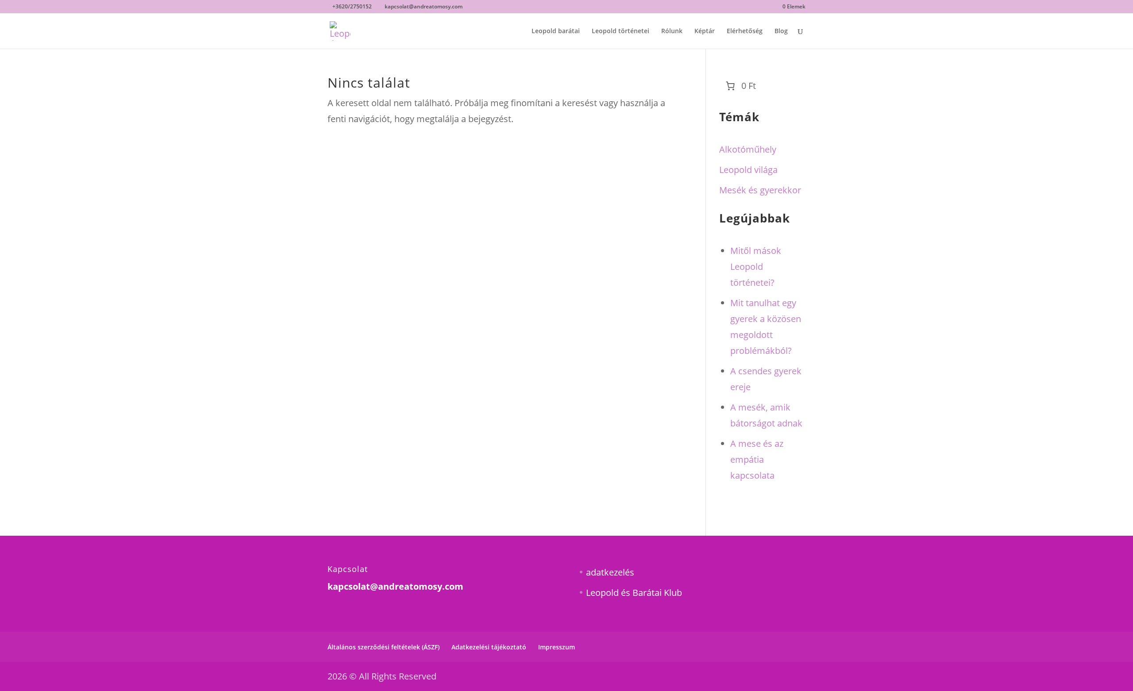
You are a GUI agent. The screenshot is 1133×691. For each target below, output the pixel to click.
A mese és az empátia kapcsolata (756, 459)
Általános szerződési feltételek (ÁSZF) (383, 647)
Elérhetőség (745, 31)
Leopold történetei (620, 31)
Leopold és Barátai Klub (634, 593)
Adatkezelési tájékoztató (488, 647)
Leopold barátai (556, 31)
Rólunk (671, 31)
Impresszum (556, 647)
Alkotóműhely (747, 149)
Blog (781, 31)
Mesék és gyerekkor (760, 190)
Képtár (704, 31)
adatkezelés (610, 572)
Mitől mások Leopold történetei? (755, 266)
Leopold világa (748, 170)
